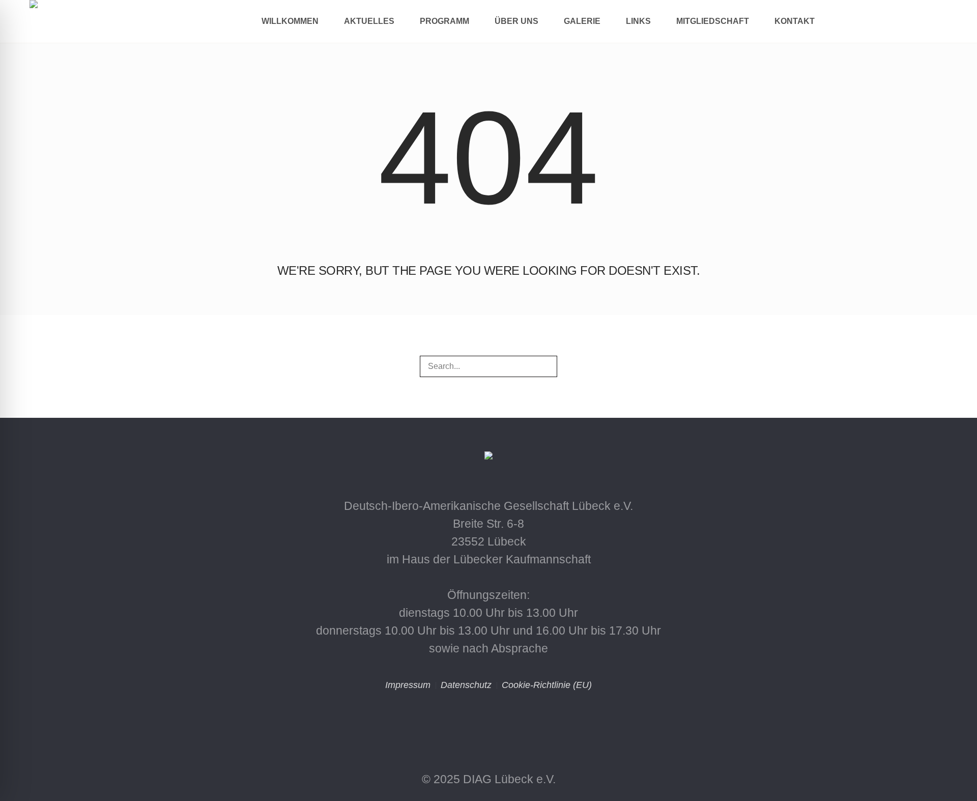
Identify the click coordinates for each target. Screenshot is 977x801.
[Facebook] (488, 721)
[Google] (532, 721)
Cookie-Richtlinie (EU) (547, 685)
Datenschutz (466, 685)
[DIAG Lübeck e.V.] (488, 459)
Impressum (407, 685)
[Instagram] (444, 721)
